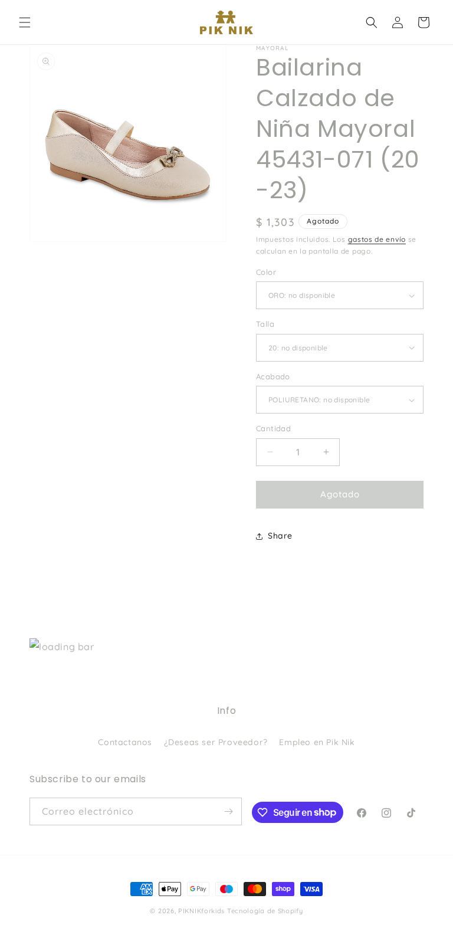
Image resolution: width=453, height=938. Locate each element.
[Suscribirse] (228, 811)
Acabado (273, 376)
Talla (265, 324)
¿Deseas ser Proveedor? (216, 742)
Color (266, 272)
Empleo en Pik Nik (316, 742)
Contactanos (125, 742)
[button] (25, 22)
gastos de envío (377, 239)
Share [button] (280, 535)
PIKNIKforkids (201, 911)
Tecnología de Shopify (265, 911)
